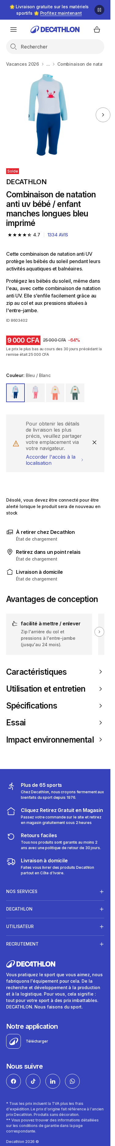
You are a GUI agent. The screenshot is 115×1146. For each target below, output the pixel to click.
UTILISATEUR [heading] (20, 926)
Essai (15, 722)
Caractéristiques (36, 672)
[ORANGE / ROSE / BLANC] (55, 392)
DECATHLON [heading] (19, 908)
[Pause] (99, 10)
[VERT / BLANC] (75, 392)
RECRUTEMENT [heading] (22, 943)
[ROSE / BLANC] (35, 392)
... (48, 64)
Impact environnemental (50, 739)
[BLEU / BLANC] (15, 392)
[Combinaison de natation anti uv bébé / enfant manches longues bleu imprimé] (47, 115)
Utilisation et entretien (45, 688)
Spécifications (31, 705)
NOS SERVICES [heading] (21, 891)
